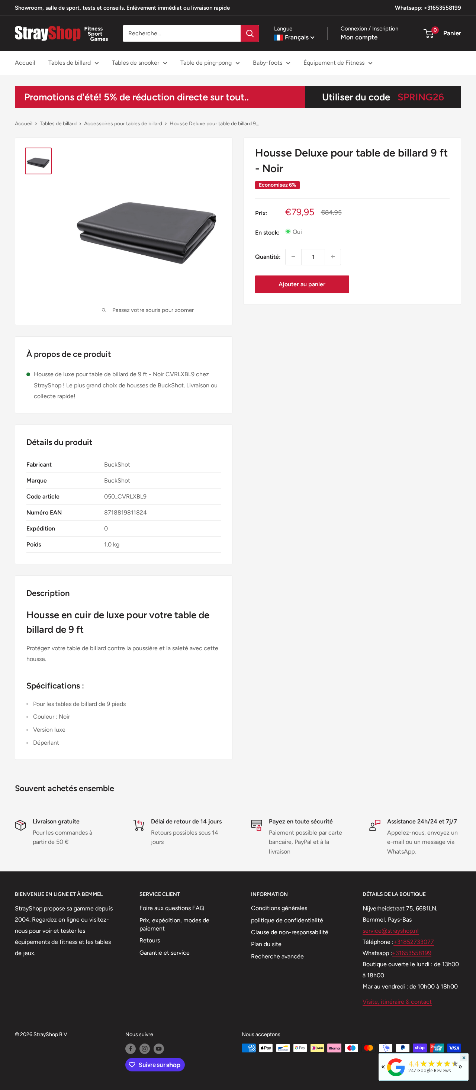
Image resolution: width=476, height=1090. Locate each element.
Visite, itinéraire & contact (397, 1001)
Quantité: (268, 256)
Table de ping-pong (206, 62)
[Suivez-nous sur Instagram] (144, 1049)
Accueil (25, 62)
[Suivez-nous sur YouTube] (159, 1049)
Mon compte (359, 37)
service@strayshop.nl (391, 930)
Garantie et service (164, 952)
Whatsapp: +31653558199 (428, 7)
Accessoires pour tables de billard (123, 123)
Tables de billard (69, 62)
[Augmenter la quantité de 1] (333, 256)
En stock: (267, 232)
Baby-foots (267, 62)
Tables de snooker (135, 62)
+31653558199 (411, 953)
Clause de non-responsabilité (289, 932)
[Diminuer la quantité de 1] (293, 256)
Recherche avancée (277, 956)
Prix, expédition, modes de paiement (174, 924)
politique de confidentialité (287, 920)
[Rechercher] (250, 33)
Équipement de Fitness (333, 62)
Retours (149, 940)
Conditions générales (279, 908)
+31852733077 (413, 941)
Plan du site (266, 944)
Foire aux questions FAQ (171, 908)
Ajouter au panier (302, 283)
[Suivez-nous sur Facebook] (130, 1049)
